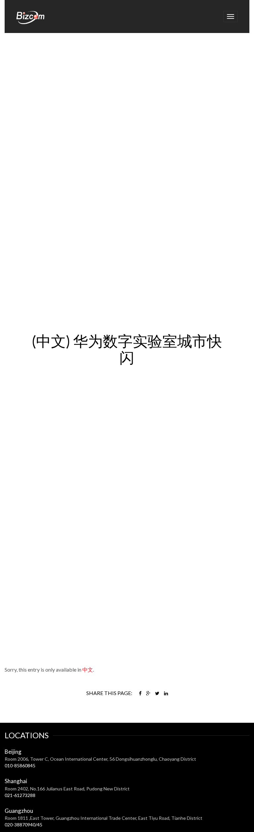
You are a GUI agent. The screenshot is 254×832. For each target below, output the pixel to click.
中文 (87, 669)
